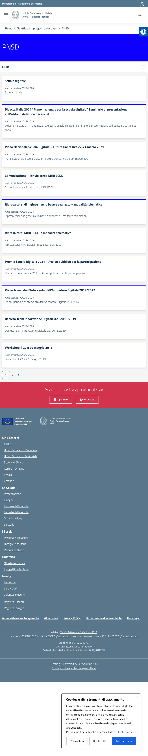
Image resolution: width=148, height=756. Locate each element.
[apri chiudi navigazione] (6, 15)
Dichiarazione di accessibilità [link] (104, 618)
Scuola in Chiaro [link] (13, 462)
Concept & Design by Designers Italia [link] (74, 668)
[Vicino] (137, 696)
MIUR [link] (7, 444)
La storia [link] (9, 524)
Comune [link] (9, 481)
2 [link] (13, 375)
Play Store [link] (89, 399)
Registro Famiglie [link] (14, 608)
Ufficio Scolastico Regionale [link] (20, 450)
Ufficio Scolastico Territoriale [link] (20, 456)
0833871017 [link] (28, 636)
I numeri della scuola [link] (16, 506)
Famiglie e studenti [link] (15, 544)
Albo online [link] (51, 618)
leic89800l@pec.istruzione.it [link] (123, 636)
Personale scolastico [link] (16, 537)
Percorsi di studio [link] (14, 550)
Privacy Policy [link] (72, 618)
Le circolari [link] (10, 588)
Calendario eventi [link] (14, 594)
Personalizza (77, 741)
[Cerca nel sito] (139, 15)
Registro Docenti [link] (14, 602)
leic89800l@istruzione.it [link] (57, 636)
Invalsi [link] (8, 474)
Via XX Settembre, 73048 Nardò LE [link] (78, 632)
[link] (143, 31)
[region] (101, 721)
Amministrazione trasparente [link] (20, 618)
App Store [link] (62, 399)
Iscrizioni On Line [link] (14, 468)
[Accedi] (142, 4)
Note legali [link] (133, 618)
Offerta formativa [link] (14, 563)
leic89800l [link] (86, 646)
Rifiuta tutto (99, 741)
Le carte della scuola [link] (16, 512)
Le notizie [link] (10, 582)
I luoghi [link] (8, 500)
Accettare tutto (124, 741)
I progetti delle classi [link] (16, 569)
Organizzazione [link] (13, 518)
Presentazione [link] (12, 494)
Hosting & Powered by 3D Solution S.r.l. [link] (74, 664)
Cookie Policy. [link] (125, 732)
